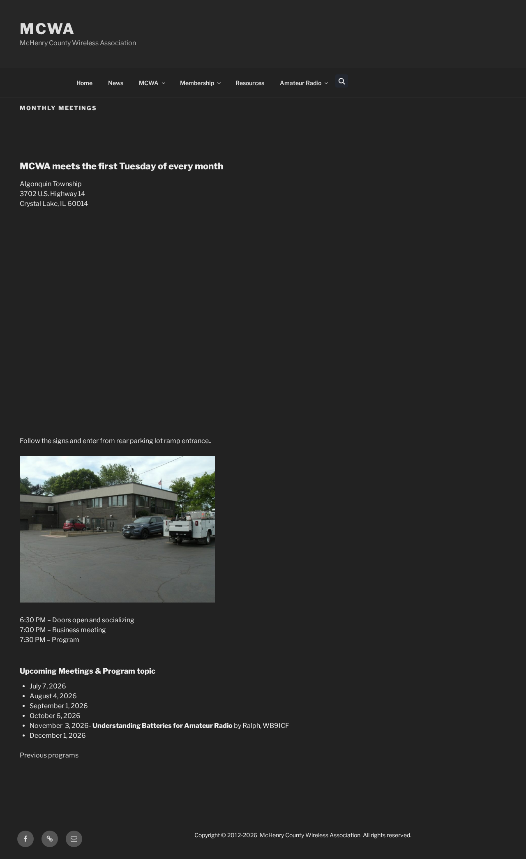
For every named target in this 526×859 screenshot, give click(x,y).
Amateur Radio (300, 82)
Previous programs (49, 755)
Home (84, 82)
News (115, 82)
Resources (249, 82)
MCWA (47, 29)
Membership (197, 82)
